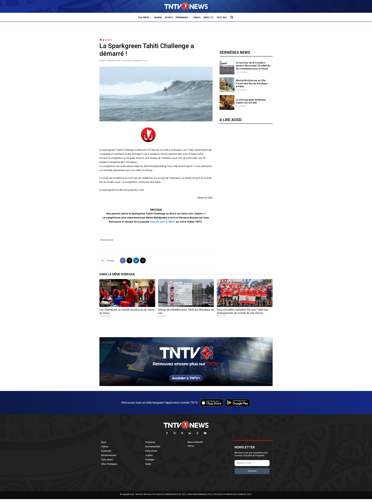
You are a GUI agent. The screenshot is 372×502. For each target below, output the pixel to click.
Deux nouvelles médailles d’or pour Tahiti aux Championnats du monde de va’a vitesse (242, 311)
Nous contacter (195, 442)
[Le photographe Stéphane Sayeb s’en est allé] (227, 102)
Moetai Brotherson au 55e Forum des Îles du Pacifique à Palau (252, 83)
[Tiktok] (197, 433)
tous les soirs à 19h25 (162, 221)
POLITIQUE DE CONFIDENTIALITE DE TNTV (169, 494)
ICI (204, 213)
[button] (231, 17)
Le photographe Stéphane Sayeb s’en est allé (251, 101)
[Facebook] (123, 260)
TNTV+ (190, 446)
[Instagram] (174, 433)
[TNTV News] (186, 425)
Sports (108, 40)
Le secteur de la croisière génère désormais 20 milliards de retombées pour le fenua (253, 65)
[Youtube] (205, 433)
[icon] (100, 40)
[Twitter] (182, 433)
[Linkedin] (136, 260)
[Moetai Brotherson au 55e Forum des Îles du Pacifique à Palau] (227, 84)
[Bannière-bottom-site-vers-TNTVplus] (186, 385)
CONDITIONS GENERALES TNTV (199, 494)
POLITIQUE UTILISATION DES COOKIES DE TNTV (232, 494)
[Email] (143, 260)
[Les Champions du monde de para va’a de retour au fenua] (127, 293)
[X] (129, 260)
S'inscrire (252, 471)
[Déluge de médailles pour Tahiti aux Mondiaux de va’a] (186, 293)
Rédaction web (106, 240)
